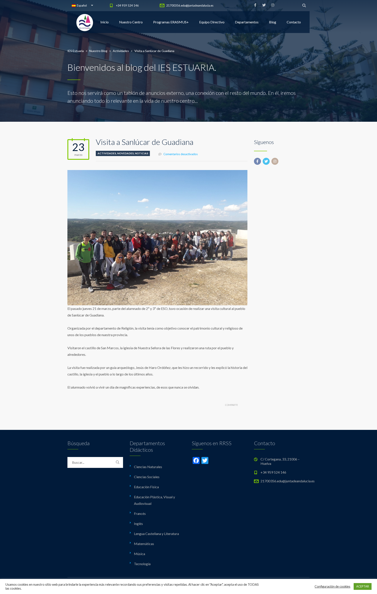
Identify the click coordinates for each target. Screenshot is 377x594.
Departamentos (247, 22)
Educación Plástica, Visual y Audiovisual (154, 500)
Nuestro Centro (131, 22)
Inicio (104, 22)
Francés (140, 513)
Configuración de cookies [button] (332, 586)
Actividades (107, 153)
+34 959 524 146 (127, 5)
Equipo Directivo (211, 22)
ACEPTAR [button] (362, 586)
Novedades (125, 153)
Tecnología (142, 564)
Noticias (141, 153)
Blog (272, 22)
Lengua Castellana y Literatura (156, 533)
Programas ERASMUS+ (171, 22)
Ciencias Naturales (148, 467)
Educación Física (146, 487)
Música (139, 554)
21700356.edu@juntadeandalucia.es (189, 5)
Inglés (138, 523)
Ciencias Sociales (146, 477)
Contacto (294, 22)
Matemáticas (144, 544)
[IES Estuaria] (85, 22)
